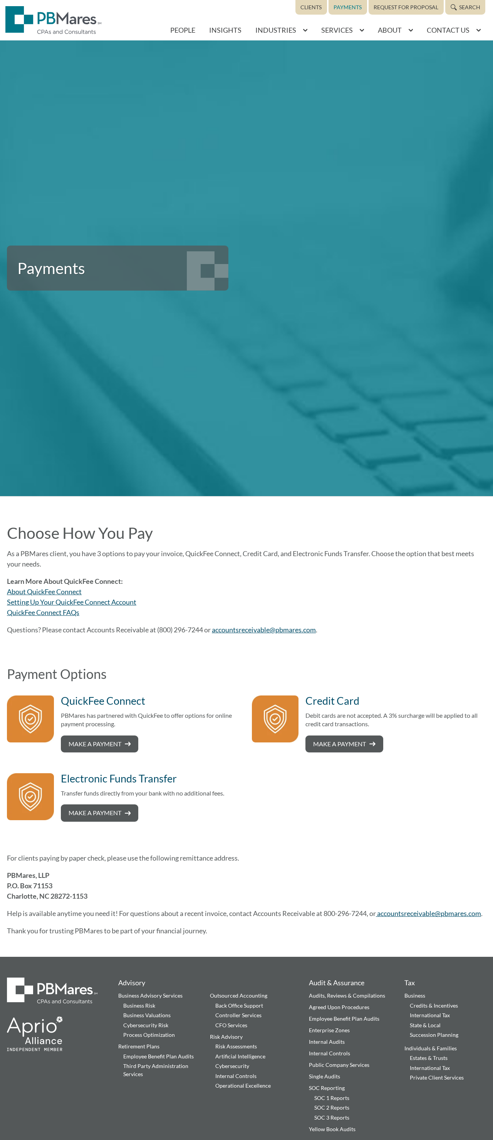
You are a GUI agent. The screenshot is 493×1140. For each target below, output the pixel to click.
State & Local (425, 1025)
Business (414, 995)
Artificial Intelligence (240, 1056)
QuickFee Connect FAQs (43, 612)
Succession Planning (434, 1034)
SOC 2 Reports (331, 1107)
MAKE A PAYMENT (95, 743)
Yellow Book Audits (332, 1129)
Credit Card (332, 700)
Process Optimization (149, 1034)
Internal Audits (327, 1041)
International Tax (430, 1015)
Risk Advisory (226, 1036)
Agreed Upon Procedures (339, 1007)
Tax (409, 982)
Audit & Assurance (336, 982)
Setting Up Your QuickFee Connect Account (71, 602)
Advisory (131, 982)
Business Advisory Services (150, 995)
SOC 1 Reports (331, 1098)
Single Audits (324, 1076)
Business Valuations (147, 1015)
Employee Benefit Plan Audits (158, 1056)
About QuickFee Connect (44, 591)
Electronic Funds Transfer (119, 778)
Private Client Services (437, 1077)
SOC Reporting (327, 1088)
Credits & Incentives (434, 1005)
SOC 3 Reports (331, 1117)
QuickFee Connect (103, 700)
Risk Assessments (236, 1046)
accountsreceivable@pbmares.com (264, 629)
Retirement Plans (138, 1046)
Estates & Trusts (429, 1058)
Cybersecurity (232, 1066)
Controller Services (238, 1015)
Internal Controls (236, 1076)
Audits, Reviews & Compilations (347, 995)
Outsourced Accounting (238, 995)
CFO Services (231, 1025)
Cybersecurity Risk (145, 1025)
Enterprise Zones (329, 1030)
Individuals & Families (430, 1048)
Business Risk (139, 1005)
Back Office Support (239, 1005)
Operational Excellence (243, 1085)
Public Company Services (339, 1064)
